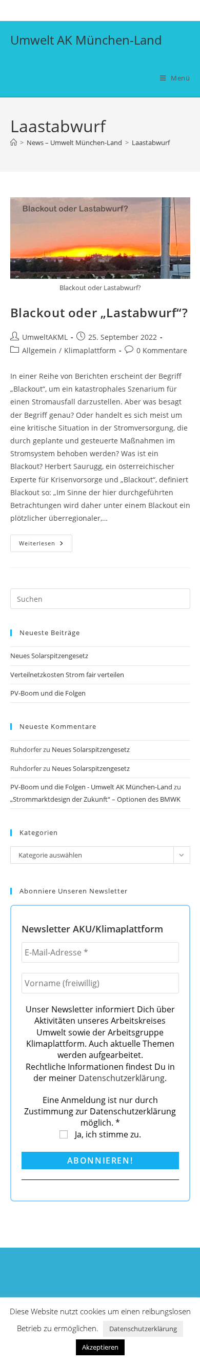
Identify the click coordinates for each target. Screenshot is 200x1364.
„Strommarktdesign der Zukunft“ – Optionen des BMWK (95, 799)
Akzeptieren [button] (100, 1347)
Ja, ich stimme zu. (107, 1134)
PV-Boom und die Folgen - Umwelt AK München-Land (91, 786)
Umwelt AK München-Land (86, 39)
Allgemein (39, 350)
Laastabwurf (151, 142)
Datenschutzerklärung (121, 1078)
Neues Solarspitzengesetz (50, 655)
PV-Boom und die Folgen (48, 693)
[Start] (13, 142)
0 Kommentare (161, 350)
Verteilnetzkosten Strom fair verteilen (67, 674)
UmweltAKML (45, 337)
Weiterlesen (45, 545)
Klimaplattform (90, 350)
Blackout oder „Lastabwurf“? (99, 312)
